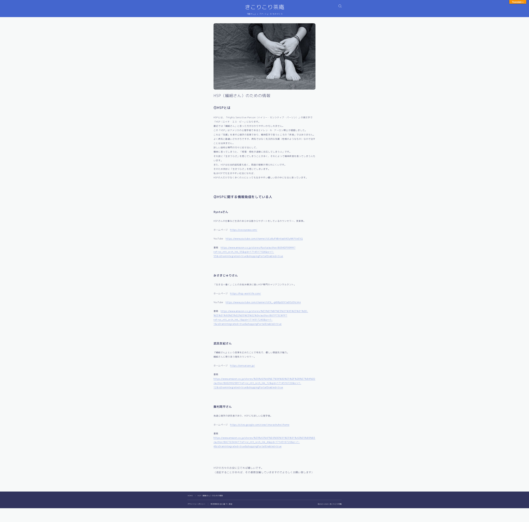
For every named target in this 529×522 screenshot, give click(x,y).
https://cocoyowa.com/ (243, 229)
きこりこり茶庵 (264, 7)
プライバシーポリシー (196, 504)
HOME (190, 495)
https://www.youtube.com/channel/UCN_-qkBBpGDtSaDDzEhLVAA (263, 302)
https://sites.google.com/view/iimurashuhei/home (259, 424)
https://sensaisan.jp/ (242, 365)
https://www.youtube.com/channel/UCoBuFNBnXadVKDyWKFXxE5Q (264, 238)
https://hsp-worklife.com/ (245, 293)
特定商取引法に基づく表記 (221, 504)
